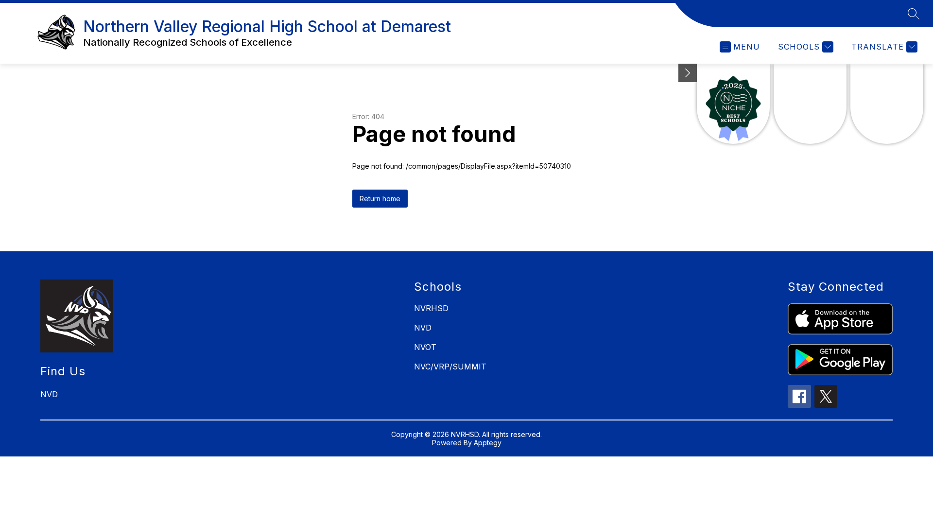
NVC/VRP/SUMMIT (450, 366)
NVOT (425, 347)
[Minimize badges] (687, 73)
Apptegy (487, 442)
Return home (380, 198)
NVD (423, 327)
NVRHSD (431, 308)
